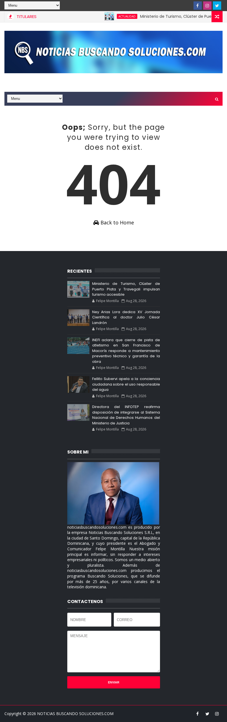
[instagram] (207, 5)
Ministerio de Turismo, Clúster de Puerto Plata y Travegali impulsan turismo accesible (126, 289)
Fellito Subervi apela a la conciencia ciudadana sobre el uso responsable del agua (126, 384)
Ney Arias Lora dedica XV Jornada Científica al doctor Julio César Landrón (126, 317)
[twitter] (217, 5)
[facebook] (198, 5)
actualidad (119, 16)
